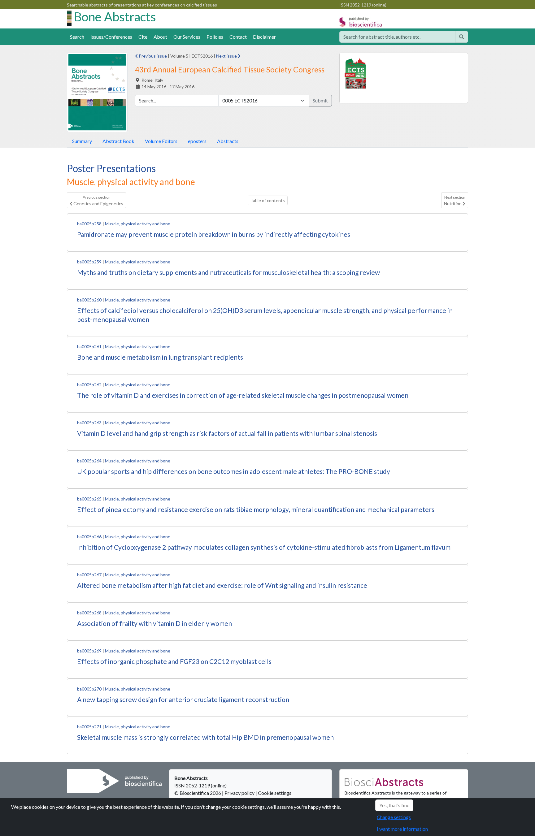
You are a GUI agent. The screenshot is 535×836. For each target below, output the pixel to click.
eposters (197, 141)
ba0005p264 (89, 460)
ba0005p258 (89, 223)
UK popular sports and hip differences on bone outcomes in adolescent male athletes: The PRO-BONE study (233, 471)
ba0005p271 (89, 726)
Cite (142, 37)
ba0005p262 (89, 384)
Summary (82, 141)
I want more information (402, 829)
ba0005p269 (89, 650)
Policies (215, 37)
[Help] (461, 37)
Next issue (227, 55)
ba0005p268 (89, 612)
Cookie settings (274, 793)
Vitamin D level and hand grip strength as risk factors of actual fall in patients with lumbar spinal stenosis (227, 433)
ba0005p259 (89, 261)
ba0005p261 (89, 346)
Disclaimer (264, 37)
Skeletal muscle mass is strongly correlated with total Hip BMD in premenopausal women (205, 737)
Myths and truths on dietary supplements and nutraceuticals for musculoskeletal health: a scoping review (228, 272)
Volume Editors (161, 141)
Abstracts (227, 141)
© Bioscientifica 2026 (198, 793)
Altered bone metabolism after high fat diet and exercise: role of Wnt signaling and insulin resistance (222, 585)
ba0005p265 (89, 498)
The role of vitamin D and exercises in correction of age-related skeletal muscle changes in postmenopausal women (242, 395)
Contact (238, 37)
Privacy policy (239, 793)
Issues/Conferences (111, 37)
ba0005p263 (89, 422)
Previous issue (152, 55)
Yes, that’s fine (394, 805)
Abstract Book (118, 141)
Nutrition (454, 200)
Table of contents (267, 200)
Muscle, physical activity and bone (137, 223)
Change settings (394, 817)
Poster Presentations (111, 168)
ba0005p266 (89, 536)
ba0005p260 (89, 299)
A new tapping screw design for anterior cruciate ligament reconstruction (183, 699)
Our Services (186, 37)
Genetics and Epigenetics (97, 200)
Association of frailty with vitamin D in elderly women (154, 623)
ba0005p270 (89, 688)
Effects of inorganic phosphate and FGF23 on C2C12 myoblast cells (174, 661)
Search (77, 37)
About (160, 37)
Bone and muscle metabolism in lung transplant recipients (160, 357)
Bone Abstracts (115, 16)
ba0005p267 (89, 574)
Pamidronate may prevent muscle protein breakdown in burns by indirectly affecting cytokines (213, 234)
